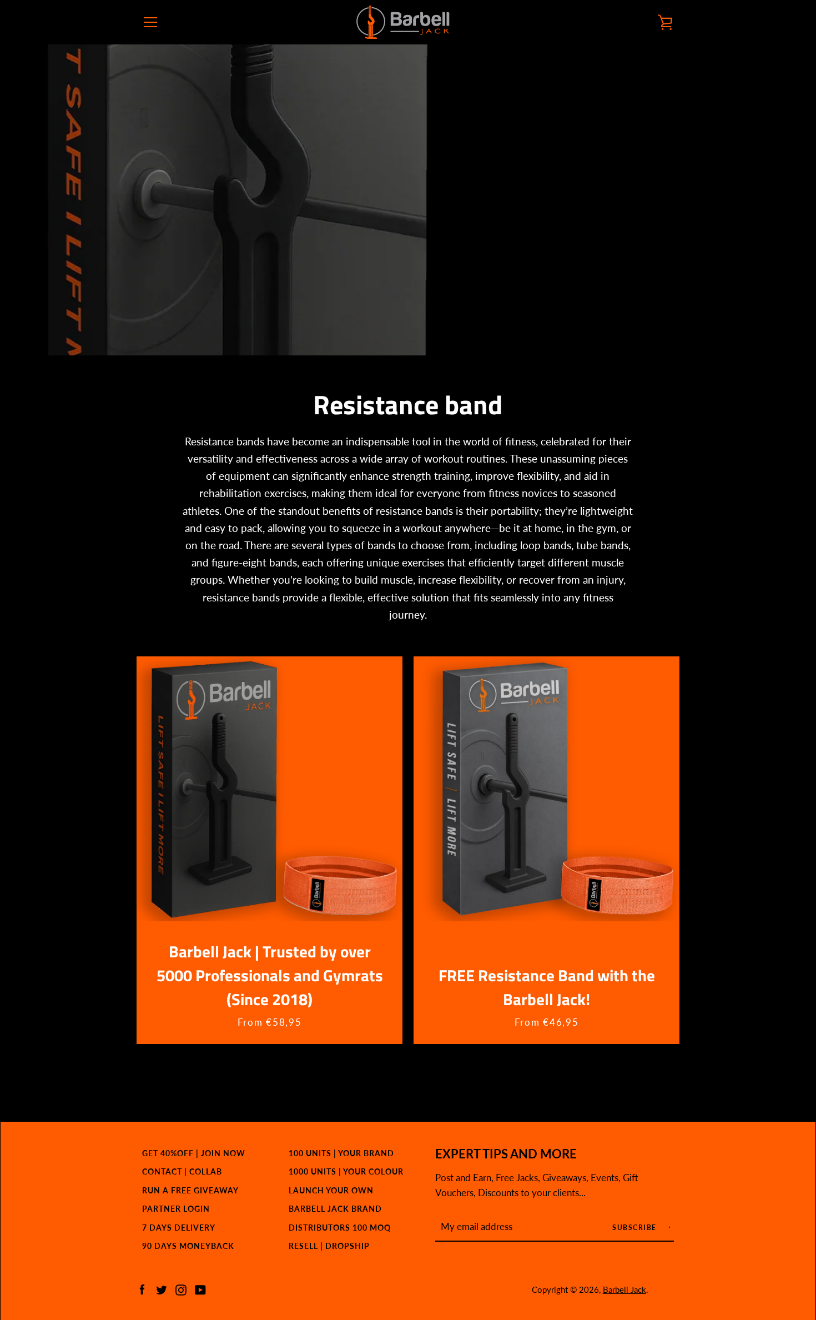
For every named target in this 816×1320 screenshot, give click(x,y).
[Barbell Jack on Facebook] (142, 1288)
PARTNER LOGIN (176, 1208)
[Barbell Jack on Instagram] (181, 1288)
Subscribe (635, 1227)
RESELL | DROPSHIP (329, 1246)
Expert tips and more (506, 1154)
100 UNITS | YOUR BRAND (341, 1153)
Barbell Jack (624, 1289)
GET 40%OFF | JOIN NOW (193, 1153)
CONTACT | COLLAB (182, 1171)
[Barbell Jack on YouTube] (200, 1288)
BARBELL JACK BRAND (335, 1208)
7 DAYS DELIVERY (178, 1227)
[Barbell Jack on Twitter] (161, 1288)
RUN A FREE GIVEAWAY (190, 1190)
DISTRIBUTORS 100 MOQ (340, 1227)
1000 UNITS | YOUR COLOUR (346, 1171)
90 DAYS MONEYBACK (188, 1246)
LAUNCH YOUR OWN (331, 1190)
